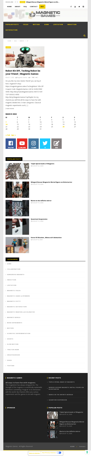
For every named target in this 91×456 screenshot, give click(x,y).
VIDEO (22, 2)
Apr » (13, 135)
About (17, 7)
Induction (71, 24)
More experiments (14, 323)
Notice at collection (34, 453)
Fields (25, 24)
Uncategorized (13, 355)
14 (6, 124)
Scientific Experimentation (18, 333)
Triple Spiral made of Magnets (42, 164)
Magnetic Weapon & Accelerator (21, 312)
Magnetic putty (14, 301)
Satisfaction (11, 30)
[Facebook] (71, 7)
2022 (15, 41)
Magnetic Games (22, 77)
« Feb (8, 135)
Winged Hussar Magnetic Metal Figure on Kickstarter (42, 2)
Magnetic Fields (14, 290)
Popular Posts (12, 24)
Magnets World (13, 317)
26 (63, 127)
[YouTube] (75, 7)
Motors (36, 24)
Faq (25, 7)
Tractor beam (13, 349)
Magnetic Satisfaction (17, 307)
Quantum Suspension (39, 219)
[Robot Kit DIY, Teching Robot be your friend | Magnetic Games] (25, 57)
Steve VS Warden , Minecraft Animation (46, 238)
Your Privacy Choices (49, 452)
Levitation (58, 24)
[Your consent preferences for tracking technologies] (87, 452)
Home (9, 7)
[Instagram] (83, 7)
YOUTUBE (10, 365)
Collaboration (13, 269)
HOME (72, 446)
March (22, 41)
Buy (42, 7)
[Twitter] (79, 7)
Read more (10, 108)
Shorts (10, 339)
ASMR (46, 24)
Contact (34, 7)
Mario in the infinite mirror (41, 201)
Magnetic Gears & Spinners (18, 296)
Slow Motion (12, 344)
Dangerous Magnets (15, 274)
